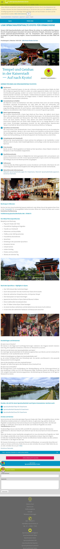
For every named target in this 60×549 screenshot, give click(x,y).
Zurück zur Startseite (10, 174)
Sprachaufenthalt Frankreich (30, 545)
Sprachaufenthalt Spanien (30, 543)
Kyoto (10, 21)
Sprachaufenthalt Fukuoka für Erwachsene (16, 409)
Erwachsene (15, 17)
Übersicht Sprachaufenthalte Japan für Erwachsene (19, 172)
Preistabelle (8, 209)
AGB (30, 501)
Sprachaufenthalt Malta (30, 535)
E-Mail (20, 446)
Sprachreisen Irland (30, 538)
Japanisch (22, 17)
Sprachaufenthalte (6, 17)
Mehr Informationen (20, 14)
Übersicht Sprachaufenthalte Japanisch (47, 172)
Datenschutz (30, 504)
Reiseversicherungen (30, 514)
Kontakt (30, 512)
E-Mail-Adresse (5, 473)
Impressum (30, 506)
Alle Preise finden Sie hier (30, 40)
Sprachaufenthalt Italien (30, 548)
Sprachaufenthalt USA (30, 540)
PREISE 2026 (30, 21)
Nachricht (3, 479)
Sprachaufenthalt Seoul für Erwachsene (15, 412)
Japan (27, 17)
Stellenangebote (30, 509)
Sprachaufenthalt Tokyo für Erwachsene (15, 406)
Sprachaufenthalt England (30, 533)
